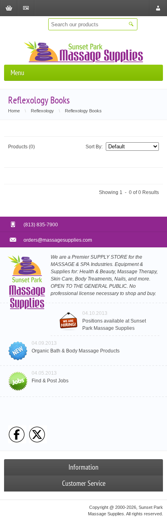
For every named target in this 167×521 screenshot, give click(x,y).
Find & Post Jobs (50, 381)
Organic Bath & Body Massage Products (76, 351)
